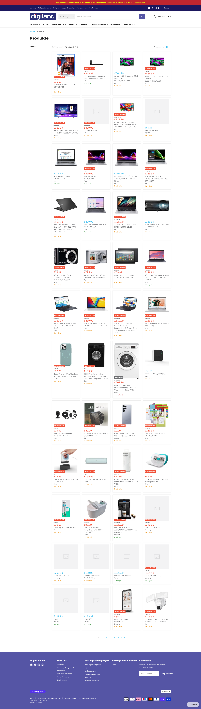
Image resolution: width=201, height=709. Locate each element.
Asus (146, 282)
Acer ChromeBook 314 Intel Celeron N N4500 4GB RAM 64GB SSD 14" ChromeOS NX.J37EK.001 (65, 228)
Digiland (147, 133)
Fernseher (34, 24)
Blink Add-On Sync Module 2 (156, 374)
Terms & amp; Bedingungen (87, 698)
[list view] (169, 47)
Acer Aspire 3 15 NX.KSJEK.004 (90, 177)
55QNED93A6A (90, 130)
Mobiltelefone (58, 24)
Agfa (55, 282)
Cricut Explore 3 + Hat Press (95, 479)
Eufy (146, 624)
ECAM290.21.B (90, 619)
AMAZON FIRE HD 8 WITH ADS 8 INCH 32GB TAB (125, 276)
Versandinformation (68, 8)
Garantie (87, 677)
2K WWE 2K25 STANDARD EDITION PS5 (65, 85)
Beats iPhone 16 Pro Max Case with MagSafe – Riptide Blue (66, 375)
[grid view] (166, 47)
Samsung (117, 438)
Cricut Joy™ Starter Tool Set (65, 527)
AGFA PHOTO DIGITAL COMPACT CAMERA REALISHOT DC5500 (63, 277)
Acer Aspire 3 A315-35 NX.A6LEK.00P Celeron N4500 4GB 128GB (157, 178)
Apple (55, 379)
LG (85, 81)
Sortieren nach (57, 47)
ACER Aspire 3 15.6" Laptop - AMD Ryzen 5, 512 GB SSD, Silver (126, 178)
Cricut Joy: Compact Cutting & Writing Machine (156, 480)
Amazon (117, 280)
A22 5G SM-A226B (152, 130)
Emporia (117, 624)
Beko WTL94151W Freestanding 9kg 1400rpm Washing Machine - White (125, 387)
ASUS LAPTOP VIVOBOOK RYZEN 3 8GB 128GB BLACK (95, 324)
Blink (146, 376)
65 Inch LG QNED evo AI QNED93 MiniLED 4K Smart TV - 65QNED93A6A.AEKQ (125, 124)
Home (32, 32)
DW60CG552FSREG (92, 575)
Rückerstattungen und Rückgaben (49, 8)
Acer (55, 181)
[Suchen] (142, 16)
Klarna (114, 665)
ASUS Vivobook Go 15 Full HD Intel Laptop (157, 324)
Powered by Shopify (36, 703)
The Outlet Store (89, 578)
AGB (86, 668)
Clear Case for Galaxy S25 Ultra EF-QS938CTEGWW (124, 434)
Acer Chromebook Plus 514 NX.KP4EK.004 (95, 225)
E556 (56, 619)
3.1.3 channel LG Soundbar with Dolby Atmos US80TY (94, 77)
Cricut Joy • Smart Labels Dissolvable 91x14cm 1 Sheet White (126, 481)
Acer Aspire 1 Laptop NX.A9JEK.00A (62, 177)
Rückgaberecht (89, 671)
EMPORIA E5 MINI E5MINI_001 (121, 620)
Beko (85, 381)
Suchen (32, 698)
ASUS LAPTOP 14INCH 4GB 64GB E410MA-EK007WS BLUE (65, 325)
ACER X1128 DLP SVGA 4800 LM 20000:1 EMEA (157, 225)
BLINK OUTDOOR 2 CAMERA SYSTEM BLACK (96, 434)
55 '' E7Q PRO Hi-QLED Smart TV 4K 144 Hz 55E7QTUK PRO (66, 131)
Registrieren (167, 673)
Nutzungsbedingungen (92, 665)
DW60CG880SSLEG (153, 576)
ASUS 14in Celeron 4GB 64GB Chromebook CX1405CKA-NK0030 (157, 277)
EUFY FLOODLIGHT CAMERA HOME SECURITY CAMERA (156, 620)
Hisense (56, 135)
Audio (45, 24)
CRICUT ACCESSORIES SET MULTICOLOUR (156, 434)
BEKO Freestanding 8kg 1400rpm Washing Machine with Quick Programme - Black (96, 376)
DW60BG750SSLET (62, 575)
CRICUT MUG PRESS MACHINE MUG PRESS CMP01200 (93, 530)
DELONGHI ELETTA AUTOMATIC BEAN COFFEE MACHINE (125, 530)
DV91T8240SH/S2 (152, 527)
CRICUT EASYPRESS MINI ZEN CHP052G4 (66, 480)
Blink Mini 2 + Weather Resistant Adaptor (63, 434)
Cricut (146, 438)
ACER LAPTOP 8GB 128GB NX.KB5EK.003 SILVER (125, 225)
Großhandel (115, 24)
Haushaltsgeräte (99, 24)
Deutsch (166, 8)
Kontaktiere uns (82, 8)
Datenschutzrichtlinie (92, 681)
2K (54, 89)
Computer (83, 24)
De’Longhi (117, 535)
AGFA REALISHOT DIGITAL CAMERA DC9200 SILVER (95, 276)
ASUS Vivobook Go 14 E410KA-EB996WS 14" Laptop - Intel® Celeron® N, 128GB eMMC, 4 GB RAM (125, 327)
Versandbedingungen (92, 674)
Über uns (33, 8)
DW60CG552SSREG (122, 575)
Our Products (93, 8)
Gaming (71, 24)
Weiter (121, 637)
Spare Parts (129, 24)
